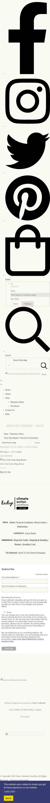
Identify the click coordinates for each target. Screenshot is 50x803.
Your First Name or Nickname (13, 586)
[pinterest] (27, 220)
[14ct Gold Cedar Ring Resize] (13, 460)
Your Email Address (10, 577)
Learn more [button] (9, 791)
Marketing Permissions (11, 597)
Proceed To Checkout (29, 438)
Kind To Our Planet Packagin (31, 553)
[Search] (44, 365)
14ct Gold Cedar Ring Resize (12, 464)
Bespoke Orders (17, 402)
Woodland (15, 406)
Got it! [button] (8, 798)
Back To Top (5, 472)
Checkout (27, 304)
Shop (7, 398)
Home (7, 390)
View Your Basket (11, 438)
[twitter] (27, 173)
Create (25, 780)
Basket (15, 304)
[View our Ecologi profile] (15, 504)
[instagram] (27, 126)
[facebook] (27, 73)
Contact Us (10, 410)
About (8, 394)
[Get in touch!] (0, 662)
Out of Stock (6, 456)
